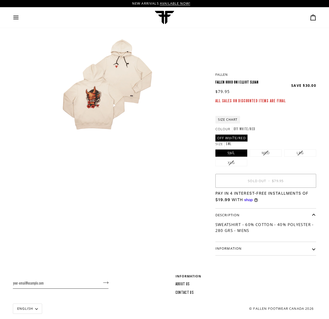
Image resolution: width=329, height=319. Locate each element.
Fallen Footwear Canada (278, 308)
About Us (183, 284)
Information (228, 248)
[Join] (104, 282)
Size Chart (227, 119)
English (25, 308)
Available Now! (175, 3)
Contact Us (185, 292)
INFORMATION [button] (189, 276)
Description (227, 215)
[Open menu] (20, 17)
